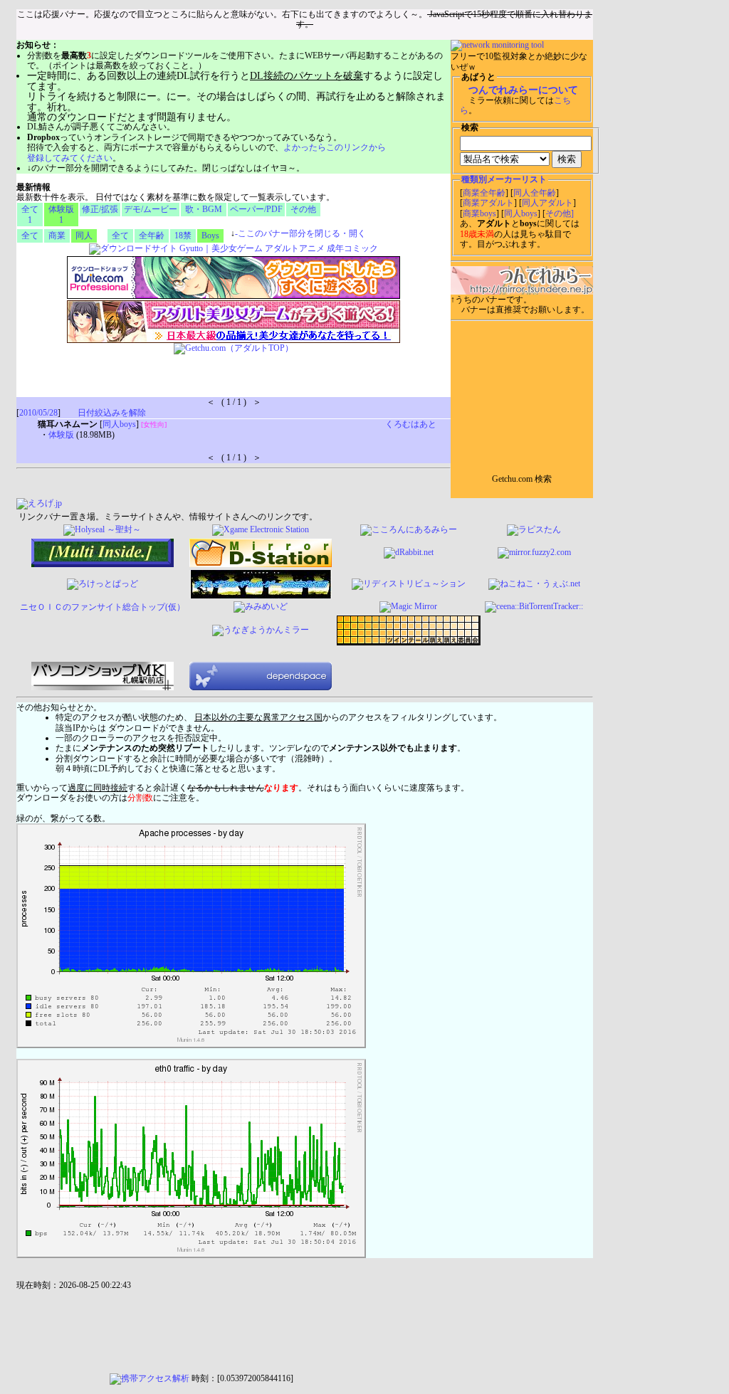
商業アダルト (488, 203)
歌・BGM (203, 209)
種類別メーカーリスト (504, 179)
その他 (303, 209)
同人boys (520, 213)
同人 (84, 236)
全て (30, 236)
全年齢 (152, 236)
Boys (210, 236)
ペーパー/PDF (256, 209)
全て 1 (30, 214)
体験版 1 (61, 214)
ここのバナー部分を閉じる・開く (300, 233)
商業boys (479, 213)
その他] (559, 213)
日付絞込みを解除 (112, 413)
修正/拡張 (100, 209)
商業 (57, 236)
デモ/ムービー (150, 209)
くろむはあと (410, 424)
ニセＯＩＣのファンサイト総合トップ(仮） (102, 607)
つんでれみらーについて (523, 90)
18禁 (183, 236)
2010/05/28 (38, 413)
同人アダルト (547, 203)
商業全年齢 (484, 193)
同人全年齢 (534, 193)
